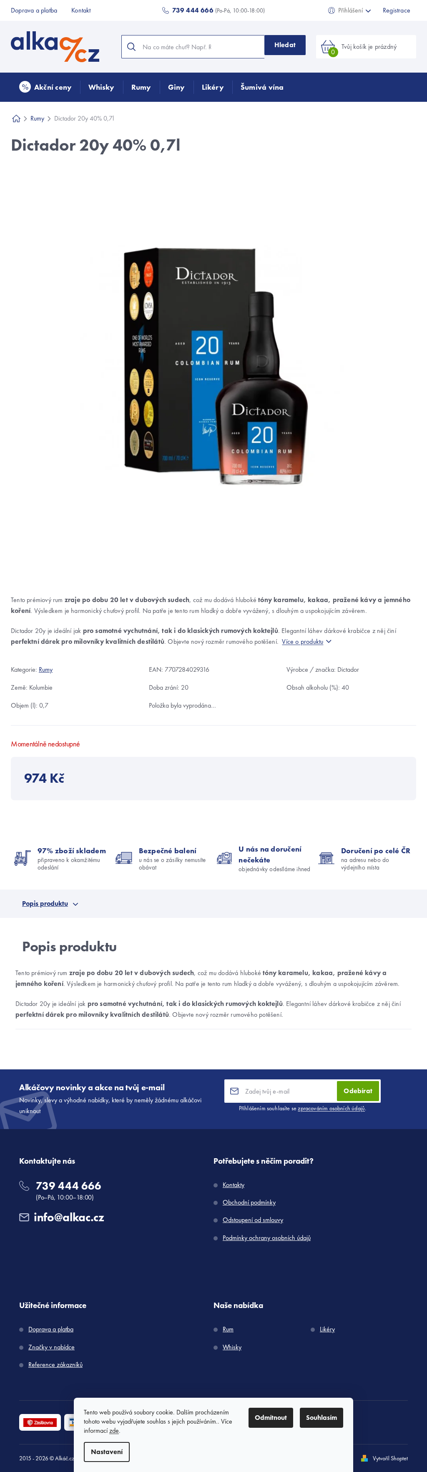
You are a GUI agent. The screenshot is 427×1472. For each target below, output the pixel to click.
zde (114, 1430)
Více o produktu (302, 641)
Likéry (327, 1329)
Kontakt (80, 10)
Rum (228, 1329)
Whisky (232, 1347)
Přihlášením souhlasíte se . (303, 1108)
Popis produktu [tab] (45, 903)
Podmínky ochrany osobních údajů (267, 1237)
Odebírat (358, 1090)
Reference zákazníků (55, 1364)
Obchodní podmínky (249, 1202)
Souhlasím (321, 1417)
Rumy (46, 669)
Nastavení (107, 1451)
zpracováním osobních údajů (331, 1108)
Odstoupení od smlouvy (253, 1219)
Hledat (285, 44)
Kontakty (233, 1184)
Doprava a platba (34, 10)
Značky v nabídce (51, 1347)
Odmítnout (271, 1417)
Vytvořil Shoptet (390, 1458)
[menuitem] (45, 87)
